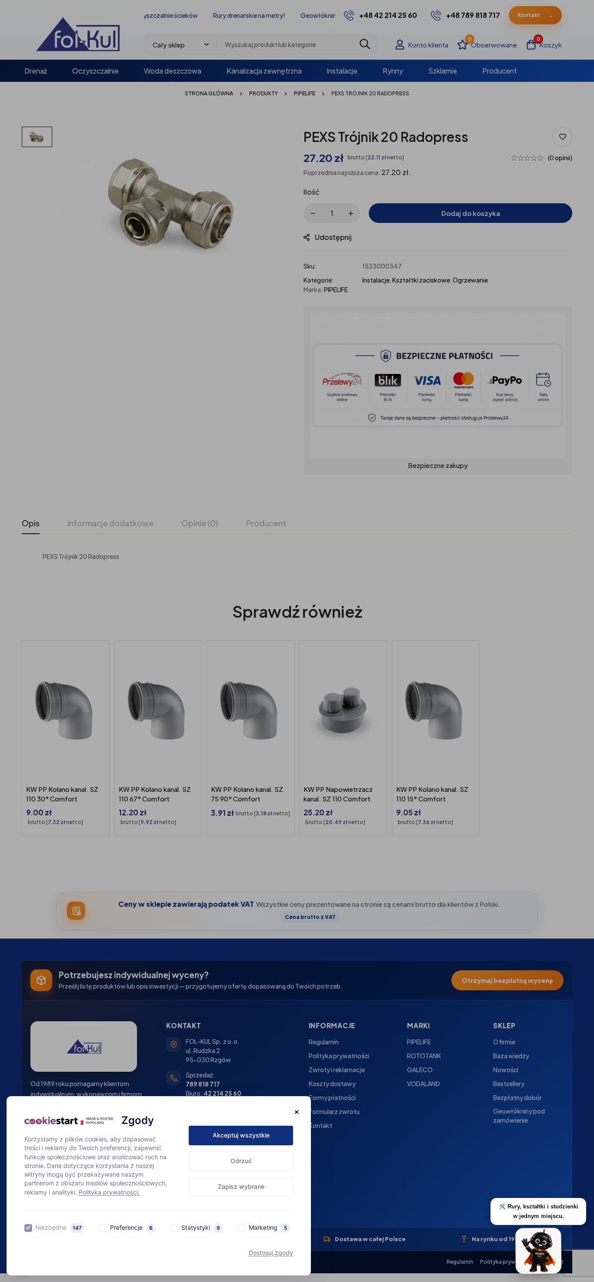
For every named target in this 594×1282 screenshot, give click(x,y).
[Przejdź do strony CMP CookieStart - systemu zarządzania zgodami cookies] (68, 1120)
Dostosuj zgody (271, 1252)
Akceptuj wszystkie (241, 1135)
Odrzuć (241, 1160)
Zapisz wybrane (241, 1186)
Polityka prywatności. (109, 1192)
